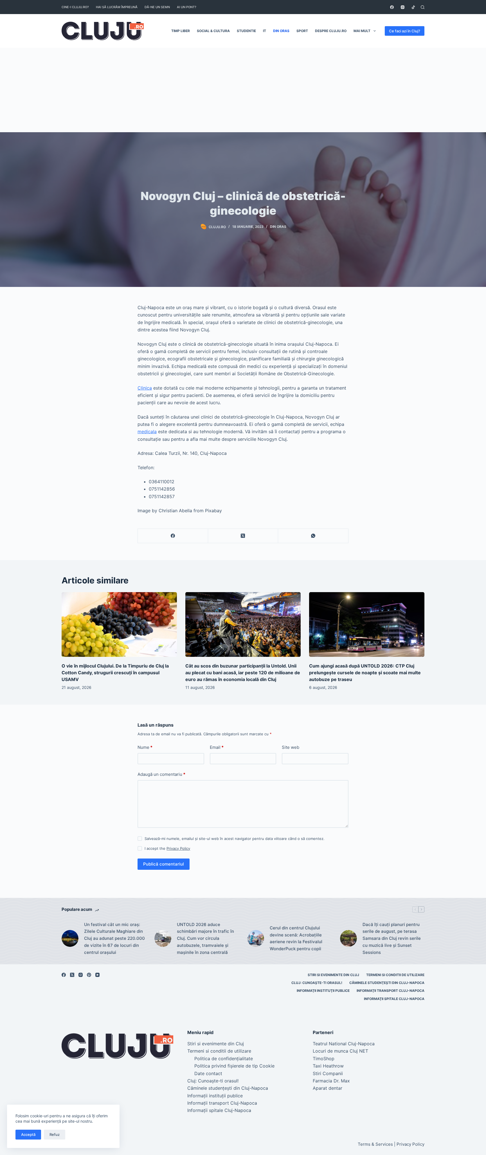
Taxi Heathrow (328, 1066)
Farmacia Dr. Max (331, 1081)
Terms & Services (375, 1144)
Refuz (55, 1134)
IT (264, 31)
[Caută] (422, 7)
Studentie (246, 31)
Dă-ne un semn (157, 7)
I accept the (167, 848)
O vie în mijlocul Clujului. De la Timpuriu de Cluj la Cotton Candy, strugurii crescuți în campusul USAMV (115, 672)
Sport (302, 31)
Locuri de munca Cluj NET (340, 1051)
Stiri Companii (328, 1073)
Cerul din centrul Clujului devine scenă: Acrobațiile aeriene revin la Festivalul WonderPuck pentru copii (296, 938)
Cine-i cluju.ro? (75, 7)
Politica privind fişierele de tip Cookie (234, 1066)
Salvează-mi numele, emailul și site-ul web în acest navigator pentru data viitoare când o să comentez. (235, 838)
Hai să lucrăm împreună (117, 7)
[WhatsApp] (313, 536)
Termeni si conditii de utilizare (395, 975)
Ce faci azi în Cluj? (404, 31)
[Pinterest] (89, 975)
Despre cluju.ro (330, 31)
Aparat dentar (327, 1088)
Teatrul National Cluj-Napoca (344, 1043)
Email (217, 747)
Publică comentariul (163, 864)
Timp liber (180, 31)
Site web (290, 747)
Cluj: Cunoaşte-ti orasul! (316, 983)
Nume (145, 747)
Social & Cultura (213, 31)
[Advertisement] (243, 90)
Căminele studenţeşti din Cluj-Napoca (386, 983)
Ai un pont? (186, 7)
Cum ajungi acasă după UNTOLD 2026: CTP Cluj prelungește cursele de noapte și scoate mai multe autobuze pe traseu (365, 672)
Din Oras (281, 31)
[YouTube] (97, 975)
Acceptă (28, 1134)
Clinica (145, 388)
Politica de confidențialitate (223, 1058)
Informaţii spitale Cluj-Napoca (394, 999)
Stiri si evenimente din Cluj (333, 975)
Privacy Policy (178, 848)
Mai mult (362, 31)
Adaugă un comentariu (161, 774)
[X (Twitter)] (243, 536)
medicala (147, 431)
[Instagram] (402, 7)
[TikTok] (413, 7)
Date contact (208, 1073)
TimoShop (323, 1058)
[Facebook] (392, 7)
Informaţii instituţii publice (323, 990)
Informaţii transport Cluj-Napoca (390, 990)
